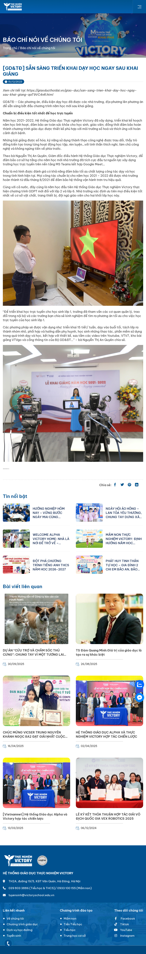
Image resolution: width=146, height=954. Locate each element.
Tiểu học (69, 930)
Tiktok (124, 924)
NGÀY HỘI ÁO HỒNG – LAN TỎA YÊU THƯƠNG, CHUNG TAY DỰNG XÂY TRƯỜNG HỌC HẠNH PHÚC (124, 512)
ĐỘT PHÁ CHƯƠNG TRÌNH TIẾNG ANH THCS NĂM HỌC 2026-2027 (51, 565)
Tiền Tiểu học (73, 924)
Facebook (127, 918)
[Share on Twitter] (122, 485)
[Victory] (13, 6)
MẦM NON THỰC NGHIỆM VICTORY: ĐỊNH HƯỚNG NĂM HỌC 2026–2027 (124, 539)
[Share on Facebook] (115, 485)
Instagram (127, 935)
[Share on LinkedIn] (136, 485)
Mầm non (70, 918)
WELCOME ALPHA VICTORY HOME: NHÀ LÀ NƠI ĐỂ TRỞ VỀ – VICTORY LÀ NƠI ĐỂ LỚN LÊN (51, 539)
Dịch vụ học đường (20, 930)
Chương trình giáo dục (22, 924)
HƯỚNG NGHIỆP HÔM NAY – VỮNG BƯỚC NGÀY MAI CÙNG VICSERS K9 (49, 512)
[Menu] (139, 6)
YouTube (126, 930)
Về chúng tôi (15, 918)
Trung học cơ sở (75, 935)
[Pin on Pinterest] (129, 485)
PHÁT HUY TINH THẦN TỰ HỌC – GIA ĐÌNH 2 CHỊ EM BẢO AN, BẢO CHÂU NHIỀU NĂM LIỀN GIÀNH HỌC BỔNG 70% (123, 565)
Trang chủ (10, 48)
